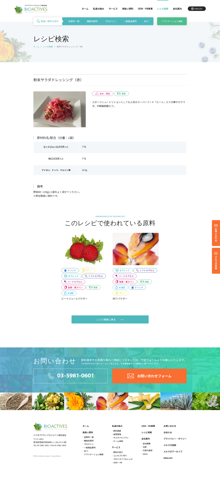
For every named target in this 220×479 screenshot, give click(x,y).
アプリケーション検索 (171, 21)
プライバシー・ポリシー (175, 438)
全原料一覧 (73, 21)
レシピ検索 (162, 8)
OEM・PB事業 (145, 8)
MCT (146, 21)
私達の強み (98, 8)
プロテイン (110, 21)
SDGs (145, 454)
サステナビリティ (121, 437)
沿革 (145, 447)
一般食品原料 (130, 21)
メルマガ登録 (170, 445)
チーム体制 (118, 441)
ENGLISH (168, 457)
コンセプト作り (120, 455)
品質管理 (117, 434)
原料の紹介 (118, 452)
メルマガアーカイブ (173, 451)
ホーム (85, 8)
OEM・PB (117, 462)
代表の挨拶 (148, 450)
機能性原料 (92, 21)
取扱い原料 (127, 8)
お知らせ (168, 432)
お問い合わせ (170, 425)
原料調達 (117, 430)
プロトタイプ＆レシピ (123, 459)
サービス (113, 8)
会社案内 (177, 8)
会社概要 (147, 443)
